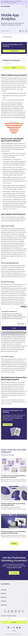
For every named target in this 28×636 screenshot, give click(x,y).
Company (4, 589)
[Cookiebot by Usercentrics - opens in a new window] (20, 307)
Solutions (3, 601)
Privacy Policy (18, 318)
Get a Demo (14, 573)
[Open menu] (26, 6)
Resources (4, 605)
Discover (14, 543)
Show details (21, 323)
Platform (3, 593)
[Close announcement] (26, 1)
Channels (3, 597)
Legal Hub (14, 630)
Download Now (14, 51)
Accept (14, 328)
